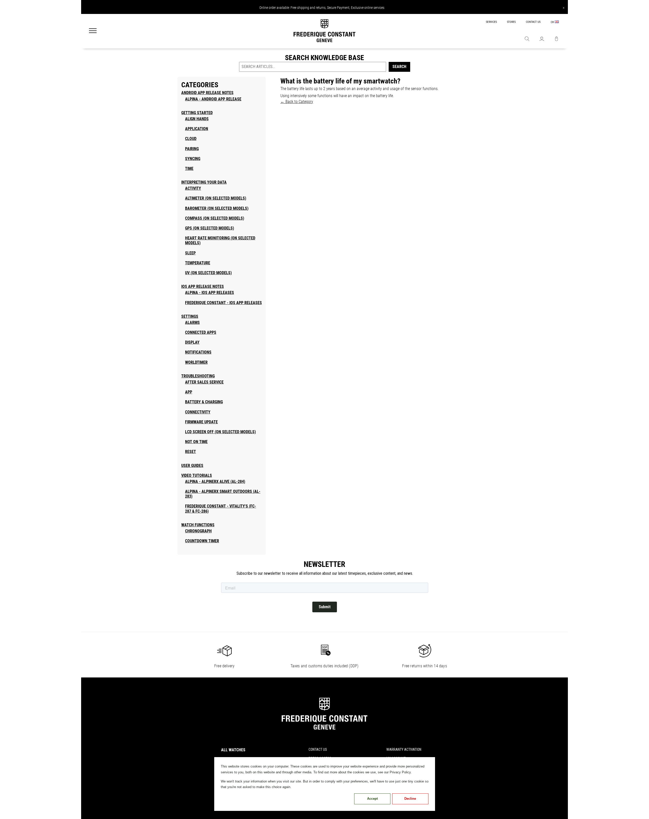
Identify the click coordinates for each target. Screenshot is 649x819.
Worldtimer (196, 362)
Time (189, 168)
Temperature (197, 262)
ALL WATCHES (233, 749)
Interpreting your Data (204, 182)
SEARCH (399, 66)
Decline (410, 798)
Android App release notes (207, 92)
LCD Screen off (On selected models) (220, 431)
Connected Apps (200, 332)
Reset (190, 451)
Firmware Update (201, 422)
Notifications (198, 352)
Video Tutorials (196, 475)
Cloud (190, 138)
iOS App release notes (202, 286)
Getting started (197, 112)
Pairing (192, 148)
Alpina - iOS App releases (209, 292)
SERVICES (491, 22)
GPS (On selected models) (209, 228)
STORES (511, 22)
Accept (372, 798)
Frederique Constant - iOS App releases (223, 302)
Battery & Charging (204, 401)
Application (196, 128)
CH (553, 22)
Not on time (196, 441)
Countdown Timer (202, 540)
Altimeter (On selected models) (215, 198)
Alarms (192, 322)
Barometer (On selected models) (216, 208)
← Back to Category (296, 101)
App (188, 392)
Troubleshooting (198, 376)
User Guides (192, 465)
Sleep (190, 253)
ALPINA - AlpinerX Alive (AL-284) (215, 481)
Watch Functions (197, 524)
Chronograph (198, 531)
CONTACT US (533, 22)
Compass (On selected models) (214, 218)
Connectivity (197, 412)
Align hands (197, 118)
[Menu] (92, 31)
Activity (193, 188)
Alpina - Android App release (213, 99)
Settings (189, 316)
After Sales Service (204, 382)
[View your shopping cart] (556, 39)
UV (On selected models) (208, 272)
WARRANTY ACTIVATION (403, 749)
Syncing (192, 158)
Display (192, 342)
